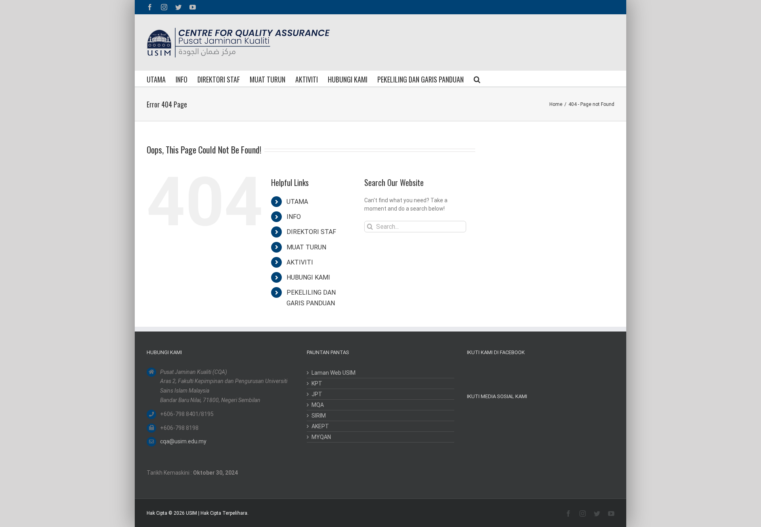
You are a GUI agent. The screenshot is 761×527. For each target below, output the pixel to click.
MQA (318, 405)
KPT (317, 383)
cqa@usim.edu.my (183, 441)
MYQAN (321, 437)
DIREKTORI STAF (311, 232)
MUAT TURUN (306, 247)
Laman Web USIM (334, 373)
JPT (317, 394)
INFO (294, 216)
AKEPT (320, 426)
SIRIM (319, 415)
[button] (477, 78)
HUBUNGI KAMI (308, 277)
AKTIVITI (300, 262)
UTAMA (297, 201)
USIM (191, 513)
